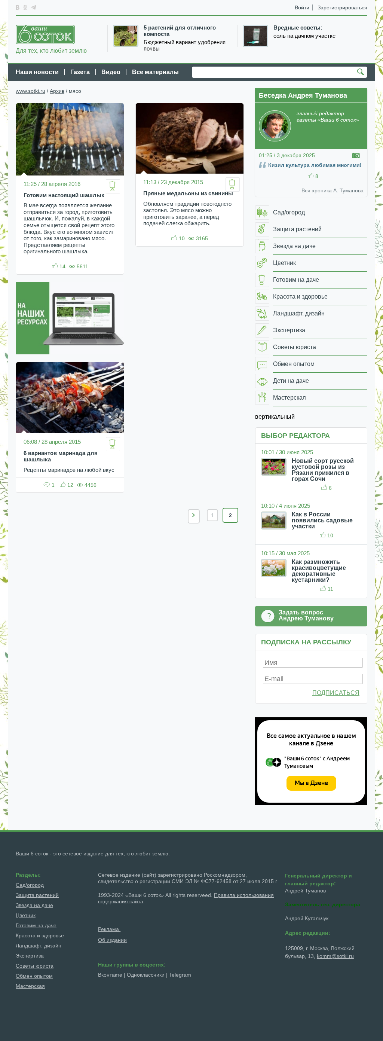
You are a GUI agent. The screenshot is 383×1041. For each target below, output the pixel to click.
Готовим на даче (36, 925)
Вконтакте (110, 975)
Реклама (109, 929)
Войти (302, 7)
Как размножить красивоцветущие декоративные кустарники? (319, 571)
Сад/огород (30, 885)
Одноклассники (146, 975)
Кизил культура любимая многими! (315, 165)
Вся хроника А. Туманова (332, 190)
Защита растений (37, 895)
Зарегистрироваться (342, 7)
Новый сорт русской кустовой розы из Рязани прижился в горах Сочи (323, 470)
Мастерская (30, 986)
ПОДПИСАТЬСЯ (335, 693)
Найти (361, 73)
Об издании (112, 940)
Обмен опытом (34, 976)
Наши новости (37, 72)
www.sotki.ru (30, 91)
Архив (57, 91)
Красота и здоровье (40, 935)
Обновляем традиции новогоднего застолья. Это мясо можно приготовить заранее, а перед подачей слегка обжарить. (187, 214)
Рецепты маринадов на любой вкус (69, 470)
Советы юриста (34, 966)
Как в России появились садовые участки (322, 520)
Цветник (26, 915)
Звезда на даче (34, 905)
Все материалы (155, 72)
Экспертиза (30, 956)
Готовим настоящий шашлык (64, 195)
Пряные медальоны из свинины (188, 193)
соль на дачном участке (304, 36)
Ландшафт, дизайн (38, 946)
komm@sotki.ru (335, 956)
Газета (80, 72)
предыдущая (194, 516)
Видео (110, 72)
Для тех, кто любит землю (51, 51)
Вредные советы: (297, 28)
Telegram (180, 975)
